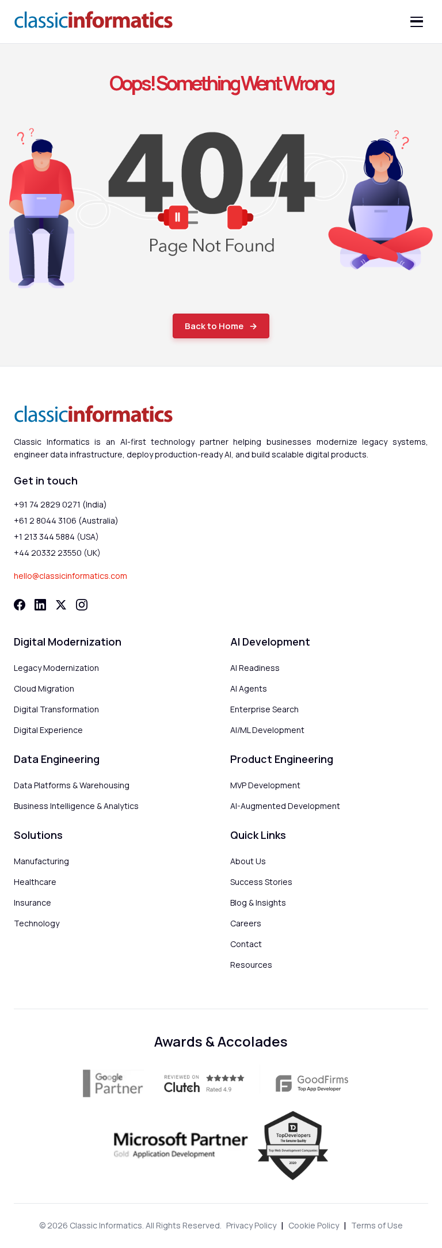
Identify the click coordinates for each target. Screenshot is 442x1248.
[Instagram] (81, 604)
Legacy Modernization (56, 667)
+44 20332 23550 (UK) (57, 552)
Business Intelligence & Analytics (76, 805)
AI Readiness (255, 667)
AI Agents (248, 688)
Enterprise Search (264, 709)
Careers (245, 923)
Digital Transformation (56, 709)
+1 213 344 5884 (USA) (56, 536)
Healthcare (35, 881)
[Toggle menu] (416, 21)
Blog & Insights (258, 902)
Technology (36, 923)
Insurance (32, 902)
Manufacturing (41, 861)
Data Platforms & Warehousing (71, 785)
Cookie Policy (313, 1225)
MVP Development (265, 785)
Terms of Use (377, 1225)
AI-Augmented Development (285, 805)
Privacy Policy (251, 1225)
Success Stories (261, 881)
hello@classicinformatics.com (70, 575)
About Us (248, 861)
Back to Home (214, 326)
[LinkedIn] (40, 604)
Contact (246, 943)
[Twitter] (61, 604)
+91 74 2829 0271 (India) (60, 504)
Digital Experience (48, 729)
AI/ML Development (267, 729)
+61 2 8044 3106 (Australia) (66, 520)
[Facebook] (19, 604)
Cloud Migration (44, 688)
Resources (251, 964)
